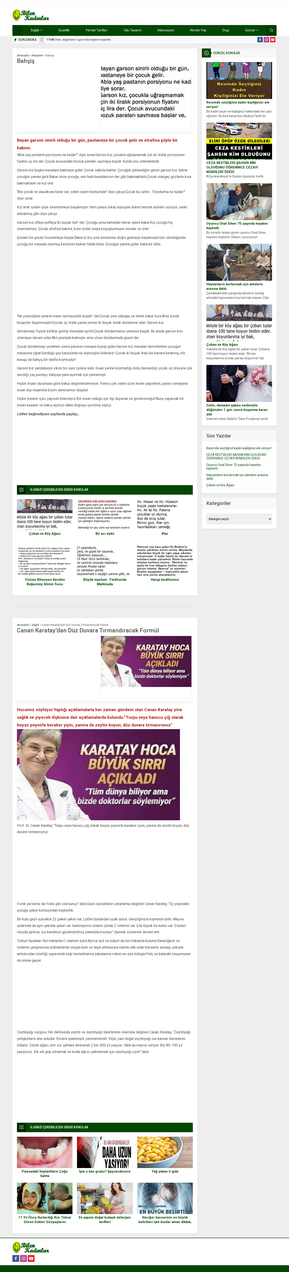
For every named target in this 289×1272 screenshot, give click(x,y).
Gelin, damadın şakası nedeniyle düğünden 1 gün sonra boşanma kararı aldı (237, 409)
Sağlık (35, 625)
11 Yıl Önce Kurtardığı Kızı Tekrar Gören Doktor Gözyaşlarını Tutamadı (44, 1221)
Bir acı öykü (105, 534)
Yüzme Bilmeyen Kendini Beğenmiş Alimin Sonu (45, 582)
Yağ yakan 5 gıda (164, 1171)
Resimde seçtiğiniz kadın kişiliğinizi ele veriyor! (237, 104)
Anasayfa (23, 55)
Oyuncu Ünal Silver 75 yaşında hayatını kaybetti (237, 225)
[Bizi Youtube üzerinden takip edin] (272, 39)
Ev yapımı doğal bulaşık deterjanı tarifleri (105, 1219)
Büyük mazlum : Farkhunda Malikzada (104, 582)
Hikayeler (37, 55)
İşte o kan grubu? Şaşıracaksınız (105, 1171)
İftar (165, 534)
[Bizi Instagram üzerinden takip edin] (266, 39)
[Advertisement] (57, 97)
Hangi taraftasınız (165, 580)
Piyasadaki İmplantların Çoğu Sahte (45, 1173)
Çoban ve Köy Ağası (222, 345)
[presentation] (42, 39)
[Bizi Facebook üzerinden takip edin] (260, 39)
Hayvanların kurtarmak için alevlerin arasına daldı (234, 286)
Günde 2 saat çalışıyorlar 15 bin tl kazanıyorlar (80, 39)
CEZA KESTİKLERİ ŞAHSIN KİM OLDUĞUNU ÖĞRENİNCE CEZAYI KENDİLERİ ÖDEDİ (232, 167)
